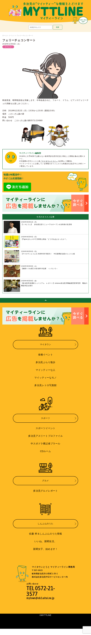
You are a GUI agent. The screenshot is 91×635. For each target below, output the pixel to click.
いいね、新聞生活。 (45, 541)
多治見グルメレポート (45, 490)
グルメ (45, 480)
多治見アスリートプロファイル (45, 436)
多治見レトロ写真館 (45, 385)
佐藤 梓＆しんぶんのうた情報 (45, 533)
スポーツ (45, 418)
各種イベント (45, 354)
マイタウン (45, 344)
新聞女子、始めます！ (45, 549)
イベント (12, 35)
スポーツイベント (45, 428)
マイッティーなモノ (45, 377)
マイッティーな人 (45, 370)
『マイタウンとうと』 (49, 161)
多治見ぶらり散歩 (45, 362)
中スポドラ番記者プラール (45, 443)
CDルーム (45, 451)
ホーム (4, 35)
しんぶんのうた (45, 523)
